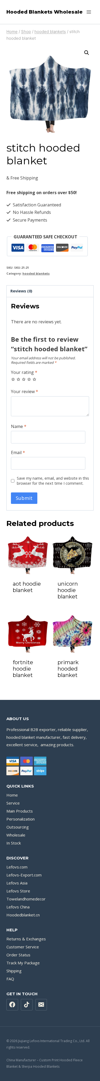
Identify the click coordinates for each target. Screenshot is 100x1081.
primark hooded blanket (68, 668)
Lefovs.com (16, 867)
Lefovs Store (18, 891)
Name (18, 426)
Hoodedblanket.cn (23, 914)
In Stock (13, 843)
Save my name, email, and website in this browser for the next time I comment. (53, 481)
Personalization (20, 819)
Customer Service (22, 946)
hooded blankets (36, 273)
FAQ (10, 978)
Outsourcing (17, 827)
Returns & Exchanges (26, 938)
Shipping (14, 970)
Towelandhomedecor (26, 898)
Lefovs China (18, 906)
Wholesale (15, 835)
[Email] (41, 1005)
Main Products (19, 811)
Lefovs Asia (16, 883)
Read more (28, 601)
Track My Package (23, 962)
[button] (86, 53)
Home (12, 795)
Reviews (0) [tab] (21, 290)
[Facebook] (12, 1005)
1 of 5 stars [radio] (13, 379)
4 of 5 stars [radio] (29, 379)
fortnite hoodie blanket (23, 668)
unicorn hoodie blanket (68, 590)
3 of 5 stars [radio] (24, 379)
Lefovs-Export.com (24, 875)
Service (13, 803)
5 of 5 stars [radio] (34, 379)
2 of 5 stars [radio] (18, 379)
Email (18, 452)
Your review (24, 391)
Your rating (24, 372)
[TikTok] (27, 1005)
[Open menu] (89, 12)
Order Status (18, 954)
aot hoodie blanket (27, 587)
